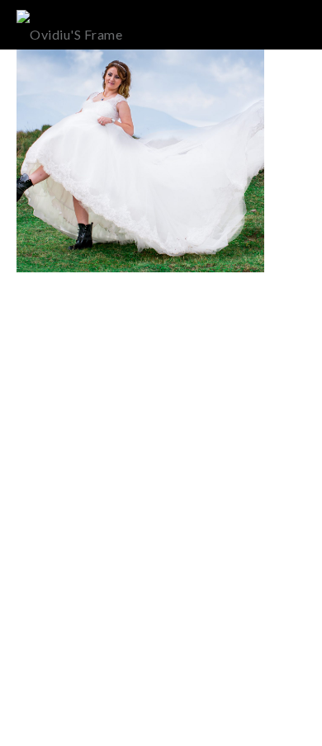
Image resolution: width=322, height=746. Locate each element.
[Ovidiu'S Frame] (69, 24)
